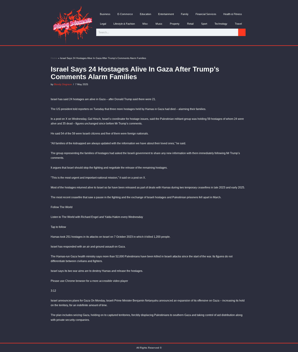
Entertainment (166, 14)
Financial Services (206, 14)
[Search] (242, 32)
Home (54, 58)
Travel (238, 23)
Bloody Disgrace (63, 84)
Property (175, 23)
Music (159, 23)
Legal (103, 23)
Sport (204, 23)
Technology (221, 23)
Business (105, 14)
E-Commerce (125, 14)
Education (145, 14)
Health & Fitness (232, 14)
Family (184, 14)
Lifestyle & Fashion (124, 23)
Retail (190, 23)
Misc (145, 23)
